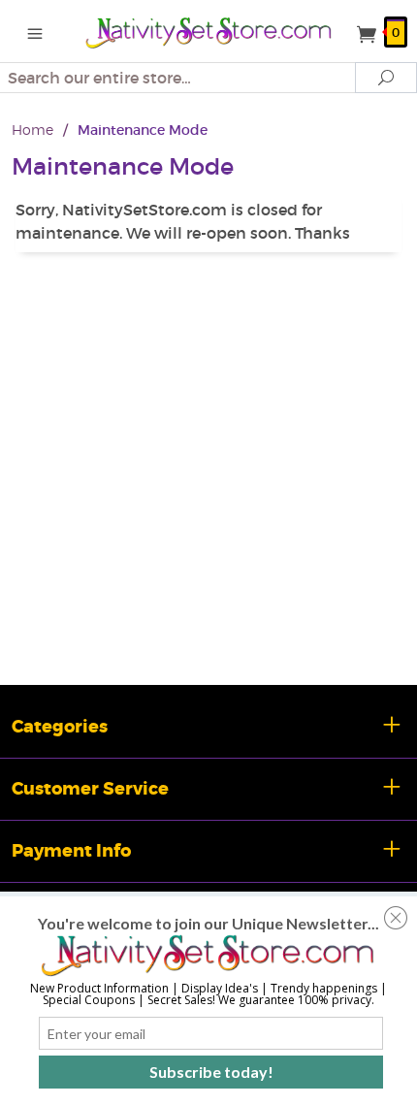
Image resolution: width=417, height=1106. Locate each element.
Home (32, 129)
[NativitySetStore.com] (209, 31)
